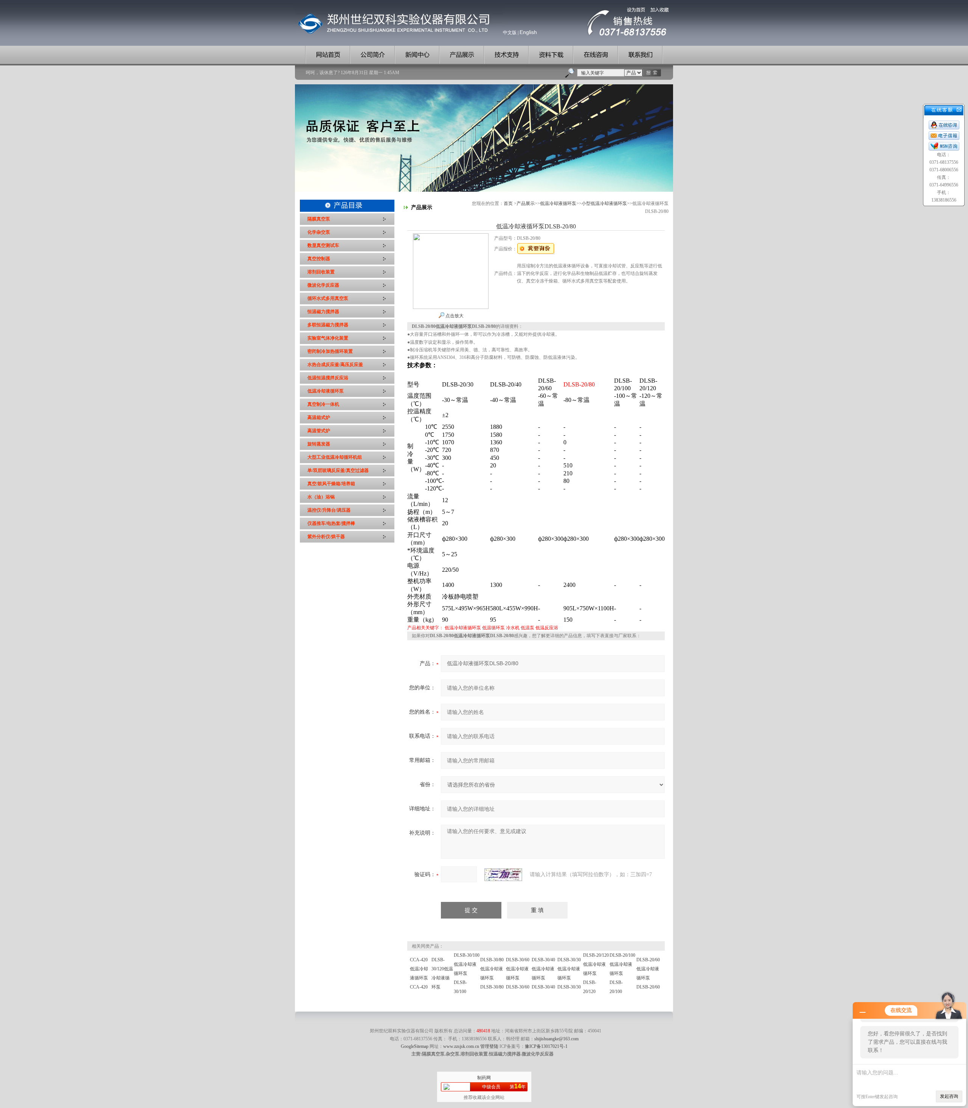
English (528, 32)
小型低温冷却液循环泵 (604, 203)
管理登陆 (489, 1046)
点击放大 (454, 315)
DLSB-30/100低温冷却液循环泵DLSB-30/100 (466, 973)
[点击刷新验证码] (503, 874)
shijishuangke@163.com (556, 1038)
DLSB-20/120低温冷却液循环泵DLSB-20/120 (596, 973)
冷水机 (513, 627)
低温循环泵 (493, 627)
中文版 (510, 32)
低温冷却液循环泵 (558, 203)
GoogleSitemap (414, 1046)
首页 (508, 203)
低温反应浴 (546, 627)
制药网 (484, 1077)
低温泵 (527, 627)
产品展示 (526, 203)
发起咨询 (949, 1096)
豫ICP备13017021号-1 (546, 1046)
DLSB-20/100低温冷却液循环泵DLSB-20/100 (622, 973)
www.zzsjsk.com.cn (461, 1046)
